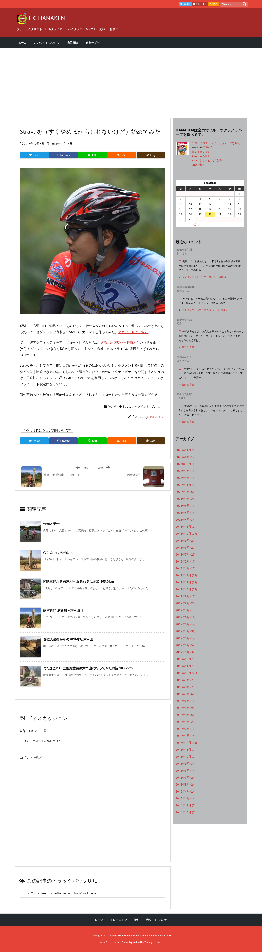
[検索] (245, 4)
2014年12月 (185, 805)
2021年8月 (185, 506)
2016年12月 (185, 659)
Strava (127, 406)
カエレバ (207, 147)
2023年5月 (185, 478)
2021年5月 (185, 513)
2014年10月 (185, 812)
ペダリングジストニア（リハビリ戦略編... (205, 277)
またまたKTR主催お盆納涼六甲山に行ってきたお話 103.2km (88, 668)
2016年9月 (185, 680)
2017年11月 (186, 582)
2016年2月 (185, 729)
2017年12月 (186, 575)
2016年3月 (185, 722)
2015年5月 (185, 784)
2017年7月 (185, 610)
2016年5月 (185, 708)
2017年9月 (185, 596)
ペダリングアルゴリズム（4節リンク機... (204, 310)
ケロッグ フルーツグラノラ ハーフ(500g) (216, 143)
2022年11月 (185, 485)
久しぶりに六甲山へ (58, 552)
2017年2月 (185, 645)
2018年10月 (186, 533)
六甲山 (156, 406)
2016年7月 (185, 694)
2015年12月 (186, 743)
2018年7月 (185, 554)
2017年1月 (185, 652)
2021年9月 (185, 499)
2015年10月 (185, 756)
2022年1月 (185, 492)
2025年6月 (185, 457)
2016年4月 (185, 715)
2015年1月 (185, 798)
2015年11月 (185, 750)
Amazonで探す (201, 156)
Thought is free (153, 942)
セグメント (142, 406)
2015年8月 (185, 770)
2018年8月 (185, 547)
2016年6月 (185, 701)
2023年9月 (185, 471)
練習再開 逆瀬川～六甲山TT (63, 610)
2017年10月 (186, 589)
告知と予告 (51, 523)
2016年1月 (185, 736)
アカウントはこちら (133, 332)
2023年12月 (185, 464)
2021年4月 (185, 520)
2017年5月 (185, 624)
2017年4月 (185, 631)
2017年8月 (185, 603)
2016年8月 (185, 687)
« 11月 (192, 224)
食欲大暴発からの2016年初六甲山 (68, 639)
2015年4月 (185, 791)
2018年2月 (185, 561)
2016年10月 (186, 673)
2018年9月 (185, 540)
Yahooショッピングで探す (208, 160)
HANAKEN (156, 417)
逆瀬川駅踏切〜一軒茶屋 (119, 342)
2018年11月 (185, 526)
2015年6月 (185, 777)
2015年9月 (185, 763)
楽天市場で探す (201, 152)
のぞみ (180, 360)
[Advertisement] (131, 80)
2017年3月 (185, 638)
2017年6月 (185, 617)
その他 (112, 406)
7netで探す (198, 164)
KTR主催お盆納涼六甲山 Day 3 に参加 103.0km (78, 581)
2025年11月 (185, 450)
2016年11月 (185, 666)
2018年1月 (185, 568)
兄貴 (179, 323)
